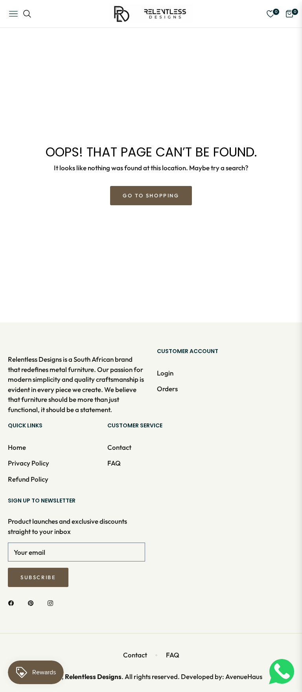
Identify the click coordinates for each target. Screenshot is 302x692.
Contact (119, 447)
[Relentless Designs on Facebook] (13, 602)
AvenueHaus (243, 676)
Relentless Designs (93, 676)
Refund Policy (28, 479)
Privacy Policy (28, 463)
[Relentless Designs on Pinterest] (33, 602)
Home (17, 447)
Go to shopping (151, 195)
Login (165, 373)
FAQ (114, 463)
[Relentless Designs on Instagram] (52, 602)
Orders (167, 389)
